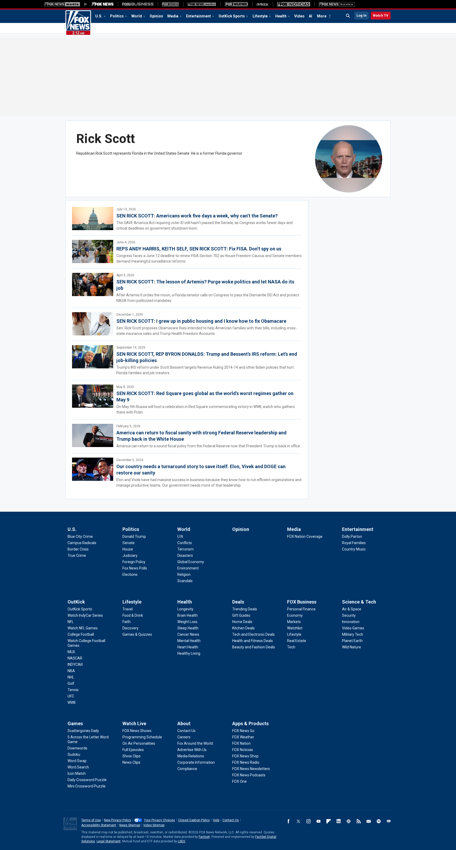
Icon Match (77, 773)
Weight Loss (187, 622)
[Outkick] (262, 4)
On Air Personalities (138, 743)
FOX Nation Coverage (304, 536)
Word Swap (77, 761)
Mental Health (189, 641)
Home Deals (242, 622)
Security (349, 615)
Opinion (156, 16)
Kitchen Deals (243, 628)
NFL (71, 622)
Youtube (318, 821)
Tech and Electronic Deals (253, 634)
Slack (349, 821)
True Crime (77, 555)
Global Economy (190, 562)
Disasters (185, 555)
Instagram (308, 821)
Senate (128, 543)
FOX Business (301, 602)
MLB (71, 652)
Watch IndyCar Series (85, 615)
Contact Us (186, 731)
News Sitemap (129, 825)
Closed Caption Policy (194, 820)
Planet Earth (352, 641)
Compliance (187, 769)
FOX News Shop (245, 756)
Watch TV (380, 15)
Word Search (78, 767)
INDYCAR (75, 664)
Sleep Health (187, 628)
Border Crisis (78, 549)
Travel (127, 609)
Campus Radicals (82, 543)
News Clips (131, 762)
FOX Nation (241, 743)
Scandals (185, 581)
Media (172, 16)
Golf (71, 683)
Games (75, 723)
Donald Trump (134, 536)
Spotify (379, 821)
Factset (204, 837)
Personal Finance (301, 609)
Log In (362, 15)
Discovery (130, 628)
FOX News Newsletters (251, 769)
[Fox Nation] (170, 4)
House (127, 549)
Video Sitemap (153, 825)
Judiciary (129, 555)
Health (281, 16)
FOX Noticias (242, 750)
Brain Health (187, 615)
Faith (126, 622)
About (184, 723)
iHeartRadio (389, 821)
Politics (117, 16)
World (136, 16)
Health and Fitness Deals (252, 641)
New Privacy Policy (117, 820)
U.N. (180, 536)
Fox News (78, 23)
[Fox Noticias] (293, 4)
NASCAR (75, 658)
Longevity (185, 609)
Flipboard (328, 821)
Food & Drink (132, 615)
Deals (238, 602)
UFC (71, 696)
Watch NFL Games (83, 628)
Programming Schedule (142, 737)
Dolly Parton (352, 536)
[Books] (337, 4)
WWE (72, 702)
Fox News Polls (134, 568)
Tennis (73, 690)
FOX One (239, 781)
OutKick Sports (231, 16)
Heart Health (187, 647)
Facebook (288, 821)
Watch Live (134, 723)
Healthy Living (188, 653)
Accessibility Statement (98, 825)
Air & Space (351, 609)
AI (310, 16)
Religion (184, 574)
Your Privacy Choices (159, 820)
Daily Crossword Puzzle (87, 780)
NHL (71, 677)
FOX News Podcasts (248, 775)
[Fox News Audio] (201, 4)
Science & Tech (359, 602)
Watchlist (294, 628)
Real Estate (296, 641)
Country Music (354, 549)
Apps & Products (250, 723)
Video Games (353, 628)
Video (299, 16)
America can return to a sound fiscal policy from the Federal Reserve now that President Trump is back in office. (208, 446)
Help (216, 820)
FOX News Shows (136, 731)
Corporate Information (196, 762)
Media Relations (190, 756)
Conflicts (184, 543)
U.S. (98, 16)
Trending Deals (244, 609)
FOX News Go (243, 731)
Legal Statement (109, 841)
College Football (81, 634)
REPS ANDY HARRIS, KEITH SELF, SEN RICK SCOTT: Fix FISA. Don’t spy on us (198, 248)
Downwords (77, 748)
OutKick (76, 602)
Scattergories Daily (83, 731)
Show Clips (131, 756)
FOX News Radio (245, 762)
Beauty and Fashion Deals (253, 647)
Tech (291, 647)
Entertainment (198, 16)
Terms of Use (91, 820)
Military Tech (352, 634)
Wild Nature (351, 647)
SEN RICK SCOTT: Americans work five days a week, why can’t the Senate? (197, 216)
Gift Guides (241, 615)
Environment (188, 568)
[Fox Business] (138, 4)
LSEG (181, 841)
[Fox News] (103, 4)
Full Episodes (133, 750)
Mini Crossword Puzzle (87, 786)
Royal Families (354, 543)
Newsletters (369, 821)
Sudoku (74, 754)
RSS (359, 821)
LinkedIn (339, 821)
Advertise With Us (192, 750)
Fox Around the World (195, 743)
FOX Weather (243, 737)
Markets (294, 622)
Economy (295, 615)
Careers (184, 737)
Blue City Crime (80, 536)
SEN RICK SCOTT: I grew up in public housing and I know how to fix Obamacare (201, 321)
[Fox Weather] (236, 4)
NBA (71, 671)
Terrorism (185, 549)
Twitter (298, 821)
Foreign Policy (133, 562)
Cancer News (188, 634)
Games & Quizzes (137, 634)
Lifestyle (260, 16)
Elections (129, 574)
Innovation (350, 622)
